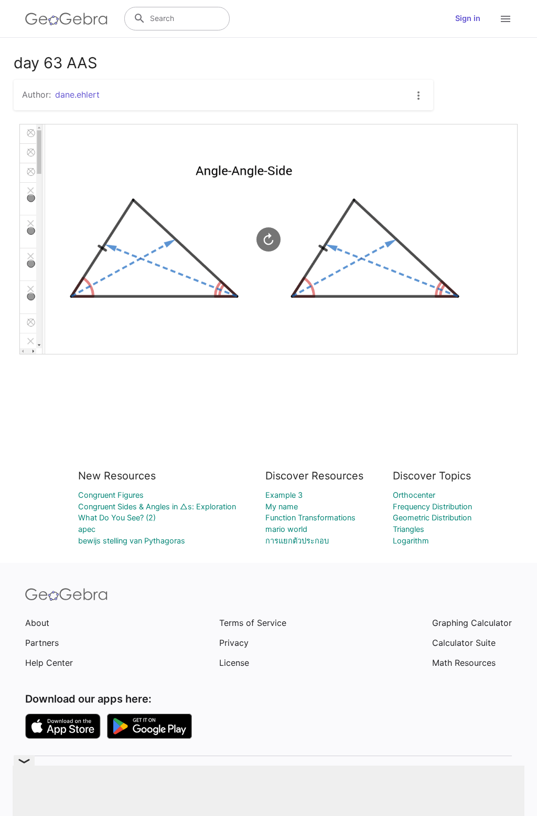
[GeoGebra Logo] (66, 19)
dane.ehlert (77, 94)
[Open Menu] (505, 19)
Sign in (467, 18)
